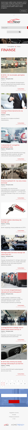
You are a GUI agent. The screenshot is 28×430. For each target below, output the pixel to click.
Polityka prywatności (14, 416)
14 (10, 383)
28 (24, 383)
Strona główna (11, 46)
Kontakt (14, 414)
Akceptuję (23, 10)
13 (6, 383)
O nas (14, 418)
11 (22, 381)
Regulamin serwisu (14, 412)
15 (14, 383)
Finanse (19, 46)
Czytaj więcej (21, 88)
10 (18, 381)
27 (21, 383)
